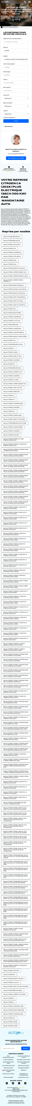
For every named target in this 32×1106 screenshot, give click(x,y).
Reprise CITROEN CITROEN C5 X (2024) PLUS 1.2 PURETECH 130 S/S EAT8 (15, 717)
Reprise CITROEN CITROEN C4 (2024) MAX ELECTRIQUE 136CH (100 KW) (14, 570)
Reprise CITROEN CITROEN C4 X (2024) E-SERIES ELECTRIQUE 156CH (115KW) (14, 649)
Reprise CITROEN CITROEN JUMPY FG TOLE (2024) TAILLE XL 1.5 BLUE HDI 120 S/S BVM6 (15, 832)
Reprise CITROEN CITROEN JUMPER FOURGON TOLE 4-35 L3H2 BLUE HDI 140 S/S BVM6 (15, 486)
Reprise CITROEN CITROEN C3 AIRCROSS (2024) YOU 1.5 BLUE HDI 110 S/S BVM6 (15, 660)
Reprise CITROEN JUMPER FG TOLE (12, 372)
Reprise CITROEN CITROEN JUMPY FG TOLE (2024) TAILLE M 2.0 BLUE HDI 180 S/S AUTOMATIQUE (15, 826)
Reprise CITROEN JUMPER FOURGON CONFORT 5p (13, 280)
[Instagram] (19, 1083)
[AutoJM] (5, 2)
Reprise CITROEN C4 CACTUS (11, 982)
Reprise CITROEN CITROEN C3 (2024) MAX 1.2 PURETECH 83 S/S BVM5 (15, 787)
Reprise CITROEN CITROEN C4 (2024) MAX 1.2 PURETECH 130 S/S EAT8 (15, 560)
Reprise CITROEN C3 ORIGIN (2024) (12, 415)
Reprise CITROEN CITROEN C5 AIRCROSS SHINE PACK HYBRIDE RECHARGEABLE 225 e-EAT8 (15, 960)
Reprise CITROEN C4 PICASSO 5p (12, 256)
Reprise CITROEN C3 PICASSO (11, 435)
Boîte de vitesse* (7, 103)
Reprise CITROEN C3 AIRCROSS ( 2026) (13, 1006)
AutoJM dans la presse (8, 1065)
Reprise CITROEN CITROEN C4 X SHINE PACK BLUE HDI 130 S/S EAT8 (15, 966)
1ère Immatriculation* (9, 64)
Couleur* (5, 110)
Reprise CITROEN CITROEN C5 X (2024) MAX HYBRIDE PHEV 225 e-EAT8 (14, 754)
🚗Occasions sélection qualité (8, 1070)
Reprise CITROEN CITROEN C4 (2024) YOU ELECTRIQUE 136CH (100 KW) (14, 544)
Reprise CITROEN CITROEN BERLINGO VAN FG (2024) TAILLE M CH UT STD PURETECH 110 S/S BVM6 (15, 904)
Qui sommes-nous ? (23, 1077)
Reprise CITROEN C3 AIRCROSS (11, 360)
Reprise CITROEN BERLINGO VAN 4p (13, 344)
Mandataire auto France (23, 1059)
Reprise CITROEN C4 (8, 395)
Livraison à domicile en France (23, 1056)
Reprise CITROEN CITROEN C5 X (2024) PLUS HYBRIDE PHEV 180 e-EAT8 (15, 738)
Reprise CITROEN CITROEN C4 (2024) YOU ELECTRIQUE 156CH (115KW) (14, 549)
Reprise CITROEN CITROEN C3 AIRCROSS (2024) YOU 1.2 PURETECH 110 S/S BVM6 (15, 654)
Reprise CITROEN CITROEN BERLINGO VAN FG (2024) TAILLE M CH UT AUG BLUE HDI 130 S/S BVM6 (15, 869)
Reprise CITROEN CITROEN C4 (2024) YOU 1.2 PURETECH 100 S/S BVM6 (15, 507)
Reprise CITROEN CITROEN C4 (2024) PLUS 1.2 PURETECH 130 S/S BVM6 (15, 518)
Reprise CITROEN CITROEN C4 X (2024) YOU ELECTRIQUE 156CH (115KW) (14, 602)
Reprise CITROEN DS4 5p (9, 264)
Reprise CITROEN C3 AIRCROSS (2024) (13, 403)
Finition (5, 79)
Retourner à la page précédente (10, 27)
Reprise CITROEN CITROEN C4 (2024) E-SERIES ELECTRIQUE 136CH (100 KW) (15, 581)
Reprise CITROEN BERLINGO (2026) (12, 990)
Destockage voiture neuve (8, 1062)
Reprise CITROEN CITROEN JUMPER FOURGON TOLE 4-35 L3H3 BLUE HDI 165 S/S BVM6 (15, 465)
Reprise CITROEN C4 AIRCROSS (11, 431)
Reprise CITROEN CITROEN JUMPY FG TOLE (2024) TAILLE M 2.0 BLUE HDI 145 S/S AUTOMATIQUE (15, 820)
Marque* (5, 47)
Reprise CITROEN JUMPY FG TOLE (12, 356)
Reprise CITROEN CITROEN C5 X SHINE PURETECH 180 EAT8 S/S (13, 439)
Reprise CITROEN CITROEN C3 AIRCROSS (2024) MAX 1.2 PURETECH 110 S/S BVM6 (15, 675)
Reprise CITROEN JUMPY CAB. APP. (12, 387)
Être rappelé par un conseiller (16, 158)
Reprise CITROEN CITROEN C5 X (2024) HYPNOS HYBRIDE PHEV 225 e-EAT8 (15, 777)
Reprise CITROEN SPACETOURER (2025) (13, 1010)
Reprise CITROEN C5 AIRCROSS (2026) (13, 1014)
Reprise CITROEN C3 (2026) (10, 1026)
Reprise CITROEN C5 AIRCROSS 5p (12, 328)
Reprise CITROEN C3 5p (9, 309)
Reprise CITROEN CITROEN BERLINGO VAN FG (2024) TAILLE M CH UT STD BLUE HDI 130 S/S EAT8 (15, 923)
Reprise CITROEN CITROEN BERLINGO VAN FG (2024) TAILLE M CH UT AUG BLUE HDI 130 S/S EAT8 (15, 876)
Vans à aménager (8, 1077)
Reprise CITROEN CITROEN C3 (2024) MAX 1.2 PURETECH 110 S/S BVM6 (15, 792)
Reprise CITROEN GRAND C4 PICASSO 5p (14, 268)
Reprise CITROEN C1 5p (9, 340)
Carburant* (6, 95)
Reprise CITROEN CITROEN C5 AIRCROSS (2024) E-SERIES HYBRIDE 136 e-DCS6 (15, 759)
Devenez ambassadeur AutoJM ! (23, 1062)
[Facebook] (7, 1083)
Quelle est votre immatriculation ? (12, 38)
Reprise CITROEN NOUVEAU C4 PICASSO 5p (14, 289)
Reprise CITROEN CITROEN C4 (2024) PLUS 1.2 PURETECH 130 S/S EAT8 (15, 523)
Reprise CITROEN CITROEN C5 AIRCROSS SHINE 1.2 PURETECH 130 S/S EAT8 (15, 450)
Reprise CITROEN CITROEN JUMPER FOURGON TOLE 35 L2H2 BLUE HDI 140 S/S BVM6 (15, 945)
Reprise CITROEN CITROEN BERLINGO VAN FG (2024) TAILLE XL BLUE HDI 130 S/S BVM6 (15, 887)
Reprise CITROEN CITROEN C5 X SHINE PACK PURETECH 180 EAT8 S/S (15, 444)
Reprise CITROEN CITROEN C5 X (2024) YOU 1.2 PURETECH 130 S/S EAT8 (15, 691)
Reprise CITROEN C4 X (9, 399)
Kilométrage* (7, 71)
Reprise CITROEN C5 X (9, 364)
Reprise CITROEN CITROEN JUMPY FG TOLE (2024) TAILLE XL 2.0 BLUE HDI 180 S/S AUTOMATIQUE (15, 850)
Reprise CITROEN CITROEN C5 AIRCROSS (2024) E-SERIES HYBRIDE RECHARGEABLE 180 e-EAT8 (15, 766)
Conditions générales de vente (16, 1102)
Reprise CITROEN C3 (8, 348)
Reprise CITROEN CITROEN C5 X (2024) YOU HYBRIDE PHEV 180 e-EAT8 (14, 696)
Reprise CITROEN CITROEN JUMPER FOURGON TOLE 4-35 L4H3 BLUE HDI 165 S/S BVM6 (15, 476)
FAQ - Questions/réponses (8, 1056)
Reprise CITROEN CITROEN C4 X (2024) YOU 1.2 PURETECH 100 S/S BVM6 (15, 591)
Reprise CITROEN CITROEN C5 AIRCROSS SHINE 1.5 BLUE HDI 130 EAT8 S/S (15, 950)
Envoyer (25, 1048)
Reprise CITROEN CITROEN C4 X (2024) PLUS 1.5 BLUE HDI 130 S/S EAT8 (15, 612)
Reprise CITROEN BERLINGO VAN (12, 368)
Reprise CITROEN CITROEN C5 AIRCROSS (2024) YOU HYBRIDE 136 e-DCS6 (15, 702)
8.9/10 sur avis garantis (9, 170)
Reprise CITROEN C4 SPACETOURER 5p (13, 332)
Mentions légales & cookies (16, 1100)
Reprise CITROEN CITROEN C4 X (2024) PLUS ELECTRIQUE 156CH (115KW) (15, 623)
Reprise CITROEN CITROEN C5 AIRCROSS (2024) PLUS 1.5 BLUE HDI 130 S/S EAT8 (15, 712)
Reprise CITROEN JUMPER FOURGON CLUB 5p (15, 276)
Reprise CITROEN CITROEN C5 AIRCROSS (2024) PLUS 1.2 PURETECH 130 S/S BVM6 (15, 707)
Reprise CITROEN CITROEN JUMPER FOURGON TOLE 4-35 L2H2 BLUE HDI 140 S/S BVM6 (15, 497)
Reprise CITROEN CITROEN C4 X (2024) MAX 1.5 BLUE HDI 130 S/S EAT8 (15, 639)
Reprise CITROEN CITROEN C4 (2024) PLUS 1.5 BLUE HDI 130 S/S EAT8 (15, 528)
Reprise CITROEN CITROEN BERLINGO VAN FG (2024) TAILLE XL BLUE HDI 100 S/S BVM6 (15, 882)
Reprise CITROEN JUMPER (10, 1022)
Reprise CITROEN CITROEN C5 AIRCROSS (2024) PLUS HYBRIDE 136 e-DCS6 (15, 723)
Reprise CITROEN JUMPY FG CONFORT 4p (14, 305)
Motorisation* (7, 87)
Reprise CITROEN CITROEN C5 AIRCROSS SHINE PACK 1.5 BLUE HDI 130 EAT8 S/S (15, 955)
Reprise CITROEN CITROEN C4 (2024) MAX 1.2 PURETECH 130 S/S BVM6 (15, 555)
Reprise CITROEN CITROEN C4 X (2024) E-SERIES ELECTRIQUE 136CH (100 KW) (14, 644)
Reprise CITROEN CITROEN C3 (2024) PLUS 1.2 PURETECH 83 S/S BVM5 (15, 782)
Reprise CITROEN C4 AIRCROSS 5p (12, 252)
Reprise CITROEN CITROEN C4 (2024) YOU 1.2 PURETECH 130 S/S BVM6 (15, 513)
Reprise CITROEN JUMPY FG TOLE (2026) (14, 419)
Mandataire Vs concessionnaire (23, 1074)
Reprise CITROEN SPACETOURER (12, 313)
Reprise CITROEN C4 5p (9, 248)
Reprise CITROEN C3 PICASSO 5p (12, 244)
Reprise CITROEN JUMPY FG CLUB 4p (13, 301)
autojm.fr (16, 1033)
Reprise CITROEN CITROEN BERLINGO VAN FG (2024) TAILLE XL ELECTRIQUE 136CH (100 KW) (15, 897)
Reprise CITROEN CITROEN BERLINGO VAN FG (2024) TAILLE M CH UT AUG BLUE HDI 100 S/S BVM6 (15, 863)
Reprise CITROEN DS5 (9, 974)
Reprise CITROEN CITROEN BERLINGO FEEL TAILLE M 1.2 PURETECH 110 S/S (14, 803)
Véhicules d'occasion (23, 1065)
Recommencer (9, 126)
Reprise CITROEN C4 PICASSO (11, 970)
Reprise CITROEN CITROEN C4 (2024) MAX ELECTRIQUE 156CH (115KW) (14, 576)
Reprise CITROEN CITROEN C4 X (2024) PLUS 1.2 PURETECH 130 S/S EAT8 (15, 607)
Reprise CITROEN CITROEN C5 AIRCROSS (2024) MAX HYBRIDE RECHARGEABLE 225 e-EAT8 (15, 749)
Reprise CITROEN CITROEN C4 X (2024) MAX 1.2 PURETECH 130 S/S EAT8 (15, 628)
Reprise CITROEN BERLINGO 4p (11, 236)
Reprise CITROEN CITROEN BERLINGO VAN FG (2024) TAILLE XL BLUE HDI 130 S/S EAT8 (15, 892)
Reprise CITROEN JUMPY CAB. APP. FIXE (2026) (15, 986)
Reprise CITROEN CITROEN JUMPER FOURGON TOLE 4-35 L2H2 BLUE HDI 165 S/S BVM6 (15, 502)
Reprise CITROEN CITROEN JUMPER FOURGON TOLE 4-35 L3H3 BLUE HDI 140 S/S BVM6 (15, 492)
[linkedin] (25, 1083)
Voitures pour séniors (8, 1073)
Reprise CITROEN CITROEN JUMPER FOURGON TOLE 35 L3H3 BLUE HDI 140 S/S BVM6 (15, 481)
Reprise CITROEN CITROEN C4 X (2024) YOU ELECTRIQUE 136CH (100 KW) (14, 597)
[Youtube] (13, 1083)
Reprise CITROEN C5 (8, 1002)
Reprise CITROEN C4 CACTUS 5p (11, 320)
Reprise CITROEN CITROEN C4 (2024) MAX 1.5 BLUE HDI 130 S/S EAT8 (15, 565)
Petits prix (23, 1070)
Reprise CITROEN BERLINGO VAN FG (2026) (14, 423)
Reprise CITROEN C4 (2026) (10, 352)
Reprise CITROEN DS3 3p (9, 260)
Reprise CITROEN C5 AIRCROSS (11, 376)
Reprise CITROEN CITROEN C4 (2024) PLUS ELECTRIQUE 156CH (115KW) (14, 539)
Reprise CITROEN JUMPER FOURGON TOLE (14, 272)
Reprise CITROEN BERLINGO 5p (11, 240)
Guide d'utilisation (8, 1059)
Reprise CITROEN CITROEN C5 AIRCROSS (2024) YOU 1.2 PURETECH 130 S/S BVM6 (15, 686)
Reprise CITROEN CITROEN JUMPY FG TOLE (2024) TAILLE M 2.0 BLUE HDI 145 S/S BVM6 (15, 813)
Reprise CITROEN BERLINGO (10, 324)
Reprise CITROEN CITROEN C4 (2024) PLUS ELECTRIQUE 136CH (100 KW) (14, 534)
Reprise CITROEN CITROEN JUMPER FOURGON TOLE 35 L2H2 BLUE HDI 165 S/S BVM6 (15, 455)
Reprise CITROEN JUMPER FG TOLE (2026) (14, 994)
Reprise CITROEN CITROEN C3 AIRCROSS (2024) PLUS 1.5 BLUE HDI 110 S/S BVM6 (15, 670)
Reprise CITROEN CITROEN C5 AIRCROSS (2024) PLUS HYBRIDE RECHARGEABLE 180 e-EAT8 (15, 728)
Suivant (16, 121)
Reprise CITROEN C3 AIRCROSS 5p (12, 317)
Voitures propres (8, 1068)
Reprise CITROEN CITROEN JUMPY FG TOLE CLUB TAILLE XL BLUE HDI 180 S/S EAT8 (15, 939)
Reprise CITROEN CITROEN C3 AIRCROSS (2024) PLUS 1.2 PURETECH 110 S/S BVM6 (15, 665)
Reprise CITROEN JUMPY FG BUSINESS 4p (14, 297)
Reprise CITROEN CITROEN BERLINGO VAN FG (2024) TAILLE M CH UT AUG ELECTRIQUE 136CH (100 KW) (15, 856)
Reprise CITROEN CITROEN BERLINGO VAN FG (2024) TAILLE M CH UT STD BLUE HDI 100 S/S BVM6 (15, 910)
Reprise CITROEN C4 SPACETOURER (12, 427)
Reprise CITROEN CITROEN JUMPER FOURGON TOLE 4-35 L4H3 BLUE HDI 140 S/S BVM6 (15, 471)
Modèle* (5, 56)
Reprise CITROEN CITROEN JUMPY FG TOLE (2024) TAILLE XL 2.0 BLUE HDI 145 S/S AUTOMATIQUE (15, 843)
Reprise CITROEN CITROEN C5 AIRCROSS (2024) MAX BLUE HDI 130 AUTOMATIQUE (15, 934)
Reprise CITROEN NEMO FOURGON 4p (13, 285)
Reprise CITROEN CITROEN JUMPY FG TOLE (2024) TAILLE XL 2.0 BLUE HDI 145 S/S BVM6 (15, 837)
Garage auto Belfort (23, 1068)
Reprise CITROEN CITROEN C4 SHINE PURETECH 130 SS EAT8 (13, 929)
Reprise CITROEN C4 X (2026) (11, 380)
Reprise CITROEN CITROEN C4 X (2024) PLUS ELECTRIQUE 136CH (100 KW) (15, 618)
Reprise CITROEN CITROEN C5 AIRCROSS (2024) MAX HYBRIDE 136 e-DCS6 (15, 733)
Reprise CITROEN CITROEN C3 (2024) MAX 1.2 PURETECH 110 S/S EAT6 (15, 798)
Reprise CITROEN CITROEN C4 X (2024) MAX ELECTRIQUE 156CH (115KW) (14, 633)
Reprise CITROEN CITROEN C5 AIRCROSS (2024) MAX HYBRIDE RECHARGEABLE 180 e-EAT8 (15, 744)
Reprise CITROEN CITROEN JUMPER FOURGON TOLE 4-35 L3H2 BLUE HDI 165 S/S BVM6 (15, 460)
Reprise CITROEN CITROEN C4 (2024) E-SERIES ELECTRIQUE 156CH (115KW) (15, 586)
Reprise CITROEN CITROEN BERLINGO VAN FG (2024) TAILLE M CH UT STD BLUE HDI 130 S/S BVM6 (15, 917)
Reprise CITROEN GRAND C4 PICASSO (13, 978)
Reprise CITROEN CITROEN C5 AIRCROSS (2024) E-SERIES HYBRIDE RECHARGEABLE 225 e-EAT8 (16, 771)
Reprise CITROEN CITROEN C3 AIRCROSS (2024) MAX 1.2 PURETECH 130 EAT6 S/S (15, 681)
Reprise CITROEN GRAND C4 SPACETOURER (15, 336)
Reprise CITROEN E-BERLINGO (11, 391)
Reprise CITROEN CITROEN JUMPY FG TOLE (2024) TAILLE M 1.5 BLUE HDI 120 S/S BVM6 (15, 808)
